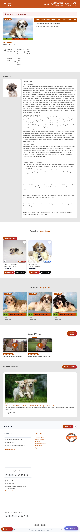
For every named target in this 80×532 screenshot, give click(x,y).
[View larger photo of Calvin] (49, 242)
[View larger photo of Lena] (24, 242)
